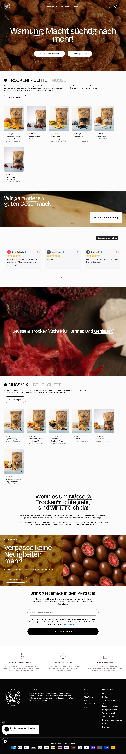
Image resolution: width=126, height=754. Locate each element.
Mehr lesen (90, 267)
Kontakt (105, 697)
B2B (85, 700)
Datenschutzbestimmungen (112, 720)
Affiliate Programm (109, 700)
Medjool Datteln (34, 136)
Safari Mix (77, 439)
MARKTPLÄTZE (89, 704)
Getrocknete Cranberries (10, 178)
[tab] (26, 80)
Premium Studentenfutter (57, 440)
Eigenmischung (11, 439)
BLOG (76, 6)
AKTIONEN (66, 6)
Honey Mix (100, 439)
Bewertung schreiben (107, 238)
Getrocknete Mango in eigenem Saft (13, 138)
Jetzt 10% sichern (63, 631)
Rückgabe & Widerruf (110, 710)
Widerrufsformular (109, 713)
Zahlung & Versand (109, 717)
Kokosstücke (101, 136)
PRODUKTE (52, 6)
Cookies (105, 723)
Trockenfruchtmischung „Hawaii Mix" (13, 481)
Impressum (106, 727)
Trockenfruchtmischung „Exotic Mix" (36, 440)
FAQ (104, 693)
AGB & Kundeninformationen (110, 705)
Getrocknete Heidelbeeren (78, 138)
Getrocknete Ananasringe (56, 138)
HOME (86, 693)
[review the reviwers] (38, 252)
